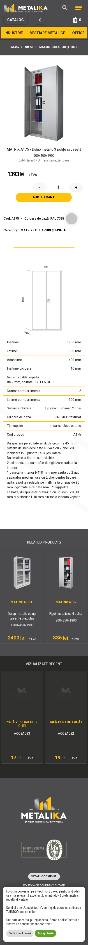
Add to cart (44, 197)
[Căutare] (64, 8)
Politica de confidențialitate (44, 885)
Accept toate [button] (45, 933)
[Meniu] (78, 8)
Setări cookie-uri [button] (44, 876)
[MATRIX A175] (44, 103)
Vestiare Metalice (47, 33)
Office (78, 33)
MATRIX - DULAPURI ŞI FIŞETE (59, 47)
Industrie (14, 33)
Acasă (15, 47)
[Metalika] (26, 7)
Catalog (15, 20)
